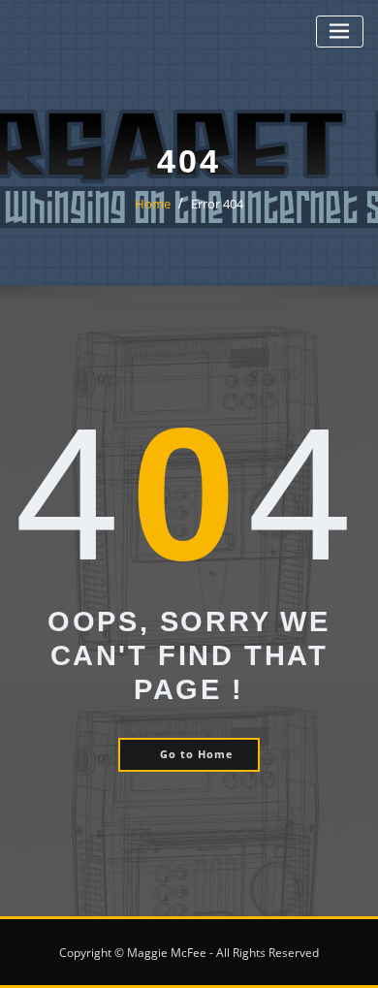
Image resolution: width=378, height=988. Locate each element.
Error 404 (217, 203)
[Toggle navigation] (339, 32)
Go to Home (197, 754)
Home (153, 203)
